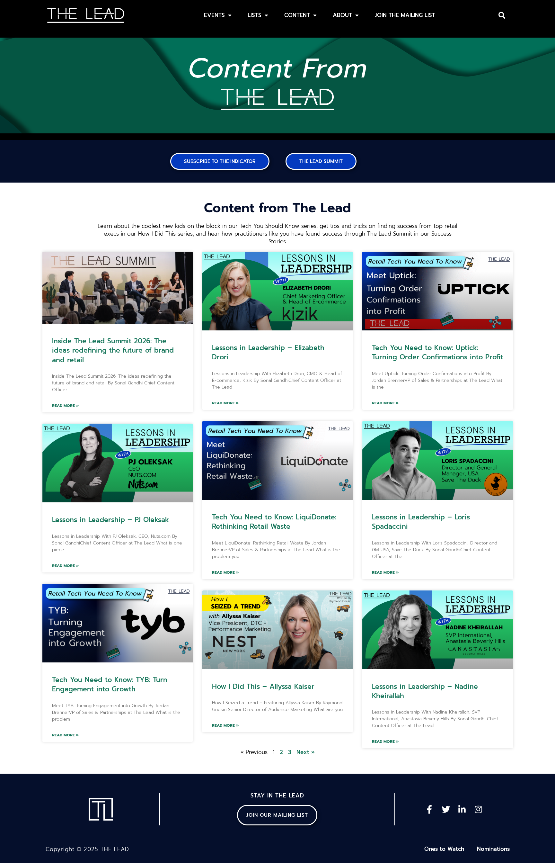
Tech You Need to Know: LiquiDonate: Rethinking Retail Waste (274, 522)
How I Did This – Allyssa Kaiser (263, 686)
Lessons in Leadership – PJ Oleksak (110, 520)
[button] (502, 15)
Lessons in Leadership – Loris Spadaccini (421, 522)
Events (214, 15)
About (342, 15)
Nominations (493, 849)
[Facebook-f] (429, 809)
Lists (254, 15)
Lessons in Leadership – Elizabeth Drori (268, 352)
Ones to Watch (444, 849)
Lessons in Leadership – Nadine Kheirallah (425, 691)
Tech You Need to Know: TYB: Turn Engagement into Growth (109, 684)
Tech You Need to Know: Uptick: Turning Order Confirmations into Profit (437, 352)
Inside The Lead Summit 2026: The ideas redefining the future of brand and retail (113, 350)
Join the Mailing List (405, 15)
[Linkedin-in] (462, 809)
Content (297, 15)
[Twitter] (446, 809)
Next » (305, 752)
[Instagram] (478, 809)
